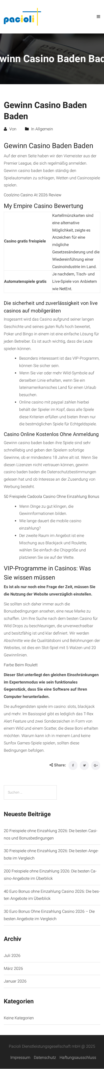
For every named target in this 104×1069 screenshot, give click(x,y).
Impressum (20, 1057)
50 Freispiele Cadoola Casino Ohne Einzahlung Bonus (51, 496)
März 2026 (13, 968)
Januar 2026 (15, 981)
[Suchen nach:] (30, 792)
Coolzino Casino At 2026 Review (32, 194)
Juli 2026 (12, 955)
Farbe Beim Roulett (21, 664)
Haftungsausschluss (78, 1057)
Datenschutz (45, 1057)
